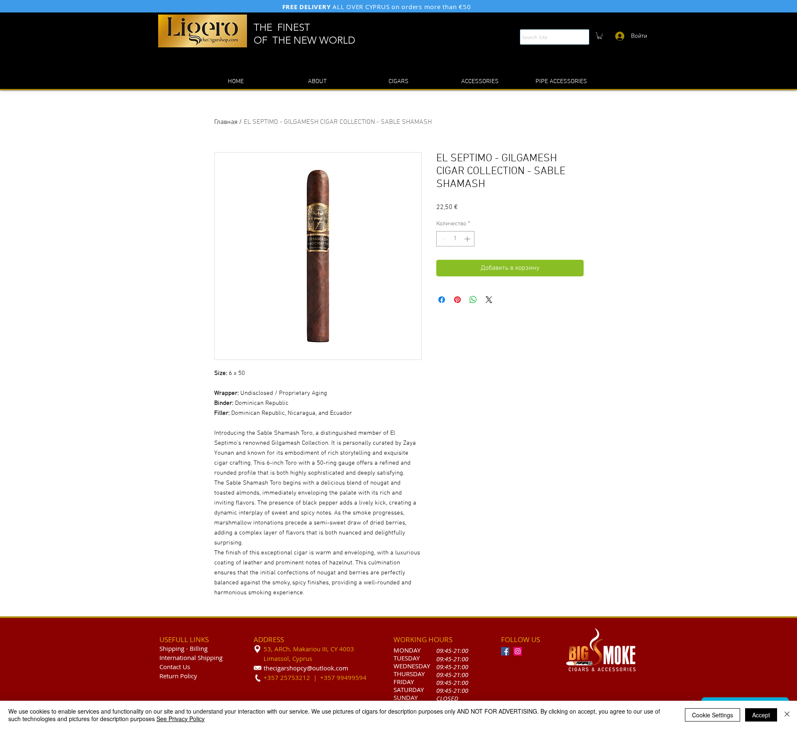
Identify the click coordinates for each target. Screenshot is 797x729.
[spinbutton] (455, 239)
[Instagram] (517, 651)
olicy (190, 676)
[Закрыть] (787, 714)
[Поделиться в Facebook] (442, 300)
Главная (225, 122)
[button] (600, 35)
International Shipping (190, 657)
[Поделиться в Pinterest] (457, 300)
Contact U (173, 667)
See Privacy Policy (180, 718)
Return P (171, 676)
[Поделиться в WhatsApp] (473, 300)
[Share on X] (489, 300)
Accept (761, 715)
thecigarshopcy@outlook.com (306, 668)
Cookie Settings (712, 715)
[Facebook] (505, 651)
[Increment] (468, 239)
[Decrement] (443, 239)
